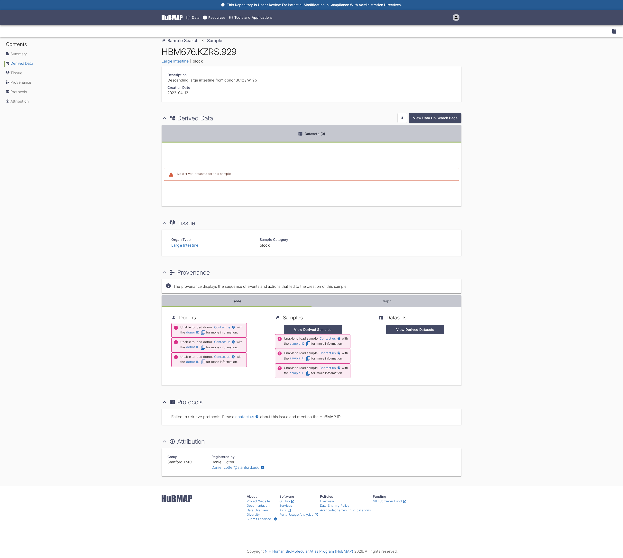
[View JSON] (614, 31)
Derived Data (21, 63)
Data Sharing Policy (334, 505)
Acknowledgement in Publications (345, 510)
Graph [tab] (387, 301)
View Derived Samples (313, 329)
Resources (217, 17)
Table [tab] (236, 301)
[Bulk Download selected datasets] (402, 118)
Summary (18, 54)
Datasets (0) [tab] (315, 134)
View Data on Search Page (435, 118)
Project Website (258, 501)
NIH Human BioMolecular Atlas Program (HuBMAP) (309, 551)
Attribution (19, 101)
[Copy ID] (48, 31)
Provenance (20, 82)
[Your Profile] (456, 17)
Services (285, 505)
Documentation (258, 505)
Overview (327, 501)
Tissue (16, 73)
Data (196, 17)
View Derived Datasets (415, 329)
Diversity (253, 514)
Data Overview (257, 510)
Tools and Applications (253, 17)
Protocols (18, 92)
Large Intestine (175, 61)
